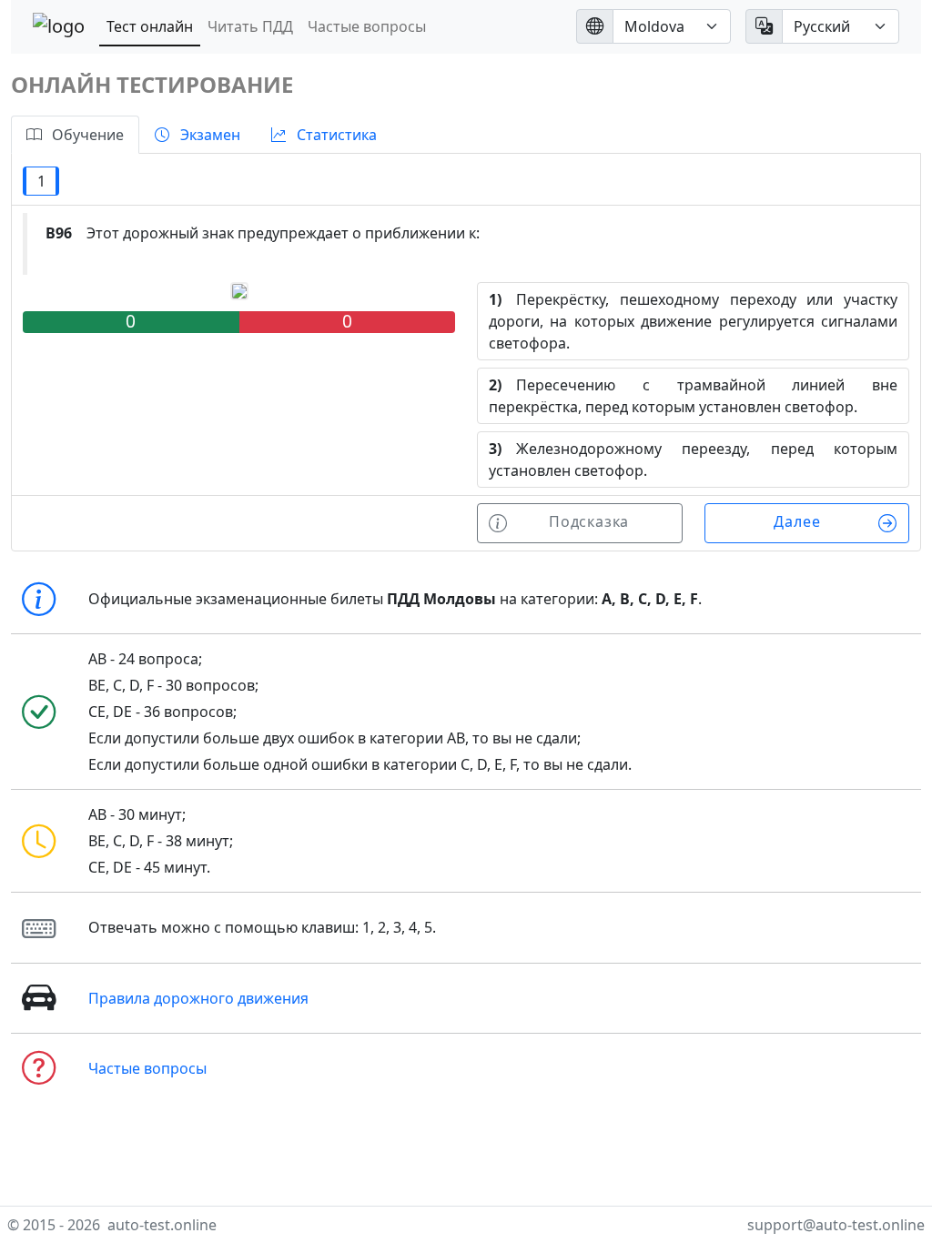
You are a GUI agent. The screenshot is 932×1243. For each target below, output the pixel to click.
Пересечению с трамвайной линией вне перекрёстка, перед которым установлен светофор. (693, 396)
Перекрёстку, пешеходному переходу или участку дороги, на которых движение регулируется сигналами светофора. (693, 321)
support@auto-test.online (836, 1225)
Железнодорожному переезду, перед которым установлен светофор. (693, 459)
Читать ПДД (250, 26)
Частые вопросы (367, 26)
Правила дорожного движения (198, 998)
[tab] (75, 135)
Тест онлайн (149, 26)
